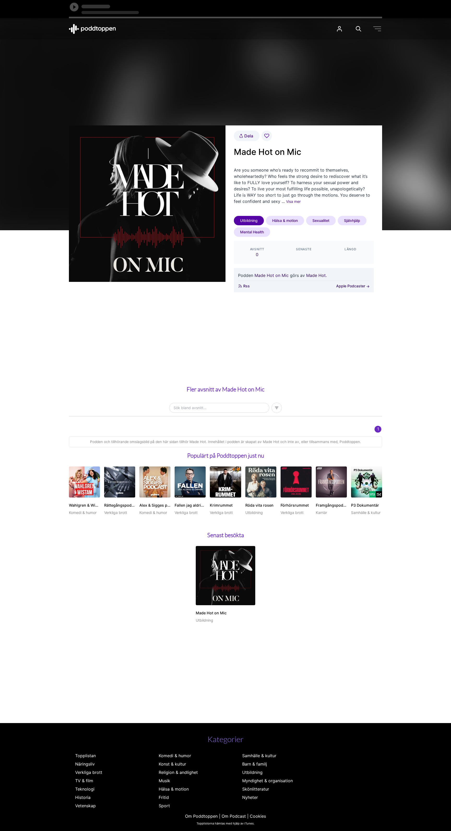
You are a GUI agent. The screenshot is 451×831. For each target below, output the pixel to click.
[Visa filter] (276, 408)
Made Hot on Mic (271, 275)
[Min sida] (339, 28)
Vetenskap (85, 805)
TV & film (84, 780)
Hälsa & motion (285, 220)
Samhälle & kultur (259, 755)
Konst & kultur (172, 764)
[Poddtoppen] (92, 29)
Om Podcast (234, 816)
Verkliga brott (88, 772)
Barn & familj (254, 764)
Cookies (258, 816)
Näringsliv (85, 764)
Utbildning (249, 220)
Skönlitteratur (255, 789)
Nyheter (250, 797)
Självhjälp (352, 220)
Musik (164, 780)
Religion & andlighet (178, 772)
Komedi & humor (175, 755)
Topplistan (85, 755)
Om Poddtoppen (201, 816)
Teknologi (84, 789)
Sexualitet (320, 220)
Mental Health (252, 232)
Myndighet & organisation (267, 780)
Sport (164, 805)
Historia (83, 797)
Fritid (164, 797)
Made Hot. (316, 275)
